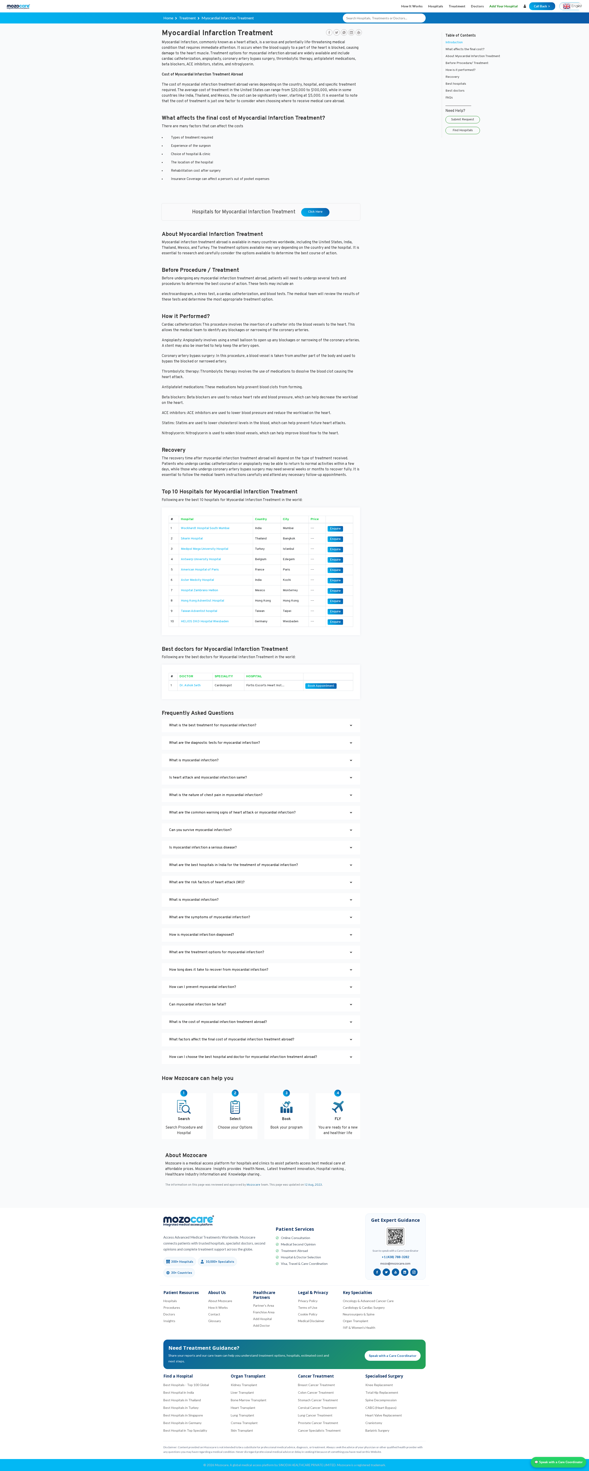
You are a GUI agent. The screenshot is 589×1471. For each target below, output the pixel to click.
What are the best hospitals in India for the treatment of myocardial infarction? (233, 865)
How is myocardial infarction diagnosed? (201, 935)
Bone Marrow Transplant (248, 1400)
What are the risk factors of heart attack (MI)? (207, 882)
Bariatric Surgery (377, 1430)
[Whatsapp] (344, 33)
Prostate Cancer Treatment (318, 1423)
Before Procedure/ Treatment (466, 63)
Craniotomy (373, 1423)
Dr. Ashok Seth (190, 685)
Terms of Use (307, 1307)
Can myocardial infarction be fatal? (197, 1004)
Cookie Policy (307, 1314)
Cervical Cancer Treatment (317, 1408)
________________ (458, 105)
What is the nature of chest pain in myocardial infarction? (216, 795)
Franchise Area (263, 1312)
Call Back (541, 6)
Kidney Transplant (244, 1385)
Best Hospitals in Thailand (182, 1400)
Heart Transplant (243, 1408)
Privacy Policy (308, 1301)
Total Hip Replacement (381, 1392)
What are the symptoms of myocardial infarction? (209, 917)
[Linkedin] (351, 33)
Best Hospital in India (178, 1392)
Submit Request (462, 120)
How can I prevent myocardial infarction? (202, 987)
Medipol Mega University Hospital (204, 549)
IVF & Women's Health (359, 1327)
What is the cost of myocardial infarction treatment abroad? (218, 1022)
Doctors (477, 6)
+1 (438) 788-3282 (395, 1257)
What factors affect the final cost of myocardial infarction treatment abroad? (231, 1039)
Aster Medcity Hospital (197, 580)
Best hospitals (455, 84)
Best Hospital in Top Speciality (185, 1430)
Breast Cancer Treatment (316, 1385)
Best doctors (455, 91)
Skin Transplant (242, 1430)
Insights (169, 1321)
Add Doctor (261, 1325)
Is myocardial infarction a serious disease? (203, 848)
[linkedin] (404, 1272)
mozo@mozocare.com (395, 1263)
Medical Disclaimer (311, 1321)
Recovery (452, 77)
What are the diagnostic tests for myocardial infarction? (214, 743)
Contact (214, 1314)
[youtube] (395, 1272)
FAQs (449, 98)
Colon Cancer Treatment (316, 1392)
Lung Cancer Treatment (315, 1415)
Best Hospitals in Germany (182, 1423)
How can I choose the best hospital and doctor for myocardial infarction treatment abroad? (243, 1057)
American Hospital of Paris (200, 570)
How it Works (412, 6)
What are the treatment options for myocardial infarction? (216, 952)
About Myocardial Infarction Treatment (472, 56)
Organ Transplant (355, 1321)
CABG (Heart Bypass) (380, 1408)
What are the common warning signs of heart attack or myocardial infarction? (232, 813)
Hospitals (435, 6)
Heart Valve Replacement (383, 1415)
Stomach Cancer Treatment (318, 1400)
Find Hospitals (463, 130)
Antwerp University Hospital (201, 559)
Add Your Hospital (503, 6)
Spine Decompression (381, 1400)
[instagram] (414, 1272)
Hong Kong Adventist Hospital (202, 601)
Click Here (315, 212)
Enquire (335, 529)
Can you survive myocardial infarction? (200, 830)
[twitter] (386, 1272)
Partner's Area (263, 1305)
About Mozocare (220, 1301)
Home (168, 18)
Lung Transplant (242, 1415)
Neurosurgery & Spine (359, 1314)
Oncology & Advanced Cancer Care (368, 1301)
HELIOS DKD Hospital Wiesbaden (205, 621)
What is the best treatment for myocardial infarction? (212, 725)
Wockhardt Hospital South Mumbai (205, 528)
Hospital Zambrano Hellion (199, 590)
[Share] (358, 33)
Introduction (454, 42)
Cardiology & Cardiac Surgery (364, 1307)
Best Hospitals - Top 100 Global (186, 1385)
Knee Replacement (379, 1385)
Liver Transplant (242, 1392)
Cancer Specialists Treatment (319, 1430)
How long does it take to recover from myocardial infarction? (218, 970)
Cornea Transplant (244, 1423)
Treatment (457, 6)
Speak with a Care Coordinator (392, 1356)
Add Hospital (262, 1319)
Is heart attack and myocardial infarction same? (208, 778)
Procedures (171, 1307)
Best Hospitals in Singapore (183, 1415)
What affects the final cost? (465, 49)
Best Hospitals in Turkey (181, 1408)
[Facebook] (329, 33)
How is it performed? (460, 70)
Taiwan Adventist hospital (199, 611)
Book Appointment (321, 686)
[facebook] (377, 1272)
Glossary (214, 1321)
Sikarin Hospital (192, 539)
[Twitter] (336, 33)
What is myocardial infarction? (194, 760)
